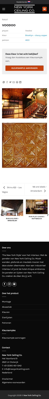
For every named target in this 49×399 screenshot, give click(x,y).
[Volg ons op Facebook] (4, 284)
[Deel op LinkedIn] (20, 82)
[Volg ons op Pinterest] (14, 284)
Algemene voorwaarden (13, 382)
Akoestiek (7, 307)
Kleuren (6, 312)
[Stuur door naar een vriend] (14, 82)
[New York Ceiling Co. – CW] (24, 9)
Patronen (6, 322)
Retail (5, 19)
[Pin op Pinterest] (17, 82)
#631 (27, 40)
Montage (6, 301)
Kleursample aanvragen (24, 68)
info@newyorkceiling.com (17, 369)
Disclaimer (7, 379)
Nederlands (21, 2)
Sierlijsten (7, 317)
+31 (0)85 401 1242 (13, 365)
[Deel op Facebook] (7, 82)
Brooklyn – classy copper (36, 35)
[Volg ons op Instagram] (9, 284)
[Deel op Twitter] (10, 82)
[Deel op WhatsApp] (4, 82)
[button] (3, 9)
